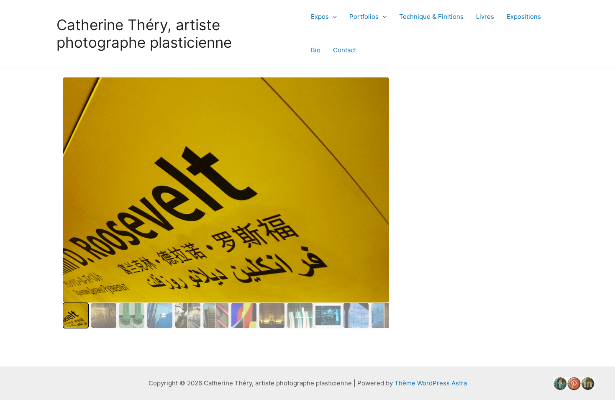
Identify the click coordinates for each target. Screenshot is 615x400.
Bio (315, 50)
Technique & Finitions (431, 17)
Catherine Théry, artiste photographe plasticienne (144, 33)
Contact (344, 50)
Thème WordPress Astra (431, 383)
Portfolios (364, 17)
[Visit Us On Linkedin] (587, 383)
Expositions (524, 17)
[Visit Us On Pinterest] (574, 383)
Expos (320, 17)
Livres (485, 17)
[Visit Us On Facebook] (560, 383)
